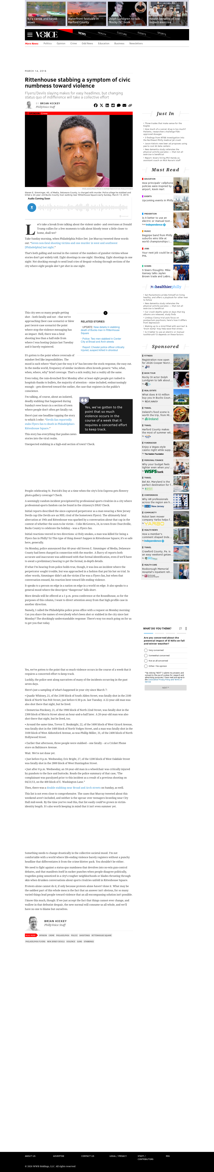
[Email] (124, 106)
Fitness (148, 355)
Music (147, 231)
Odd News (87, 43)
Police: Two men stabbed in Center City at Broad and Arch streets (101, 340)
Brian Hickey (50, 103)
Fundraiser (150, 442)
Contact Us (87, 1155)
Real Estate (150, 390)
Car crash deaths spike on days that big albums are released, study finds (164, 313)
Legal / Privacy (118, 1155)
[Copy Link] (130, 106)
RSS (168, 1155)
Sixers (147, 266)
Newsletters (136, 43)
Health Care (150, 564)
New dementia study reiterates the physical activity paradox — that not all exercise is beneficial (163, 152)
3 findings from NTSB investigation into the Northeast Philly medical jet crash (163, 138)
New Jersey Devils (56, 941)
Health (102, 33)
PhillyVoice (46, 34)
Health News (151, 529)
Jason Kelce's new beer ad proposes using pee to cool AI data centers (165, 144)
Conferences (151, 495)
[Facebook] (95, 106)
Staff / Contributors (145, 1157)
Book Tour (149, 373)
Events (142, 33)
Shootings (84, 935)
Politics (48, 43)
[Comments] (118, 106)
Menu (29, 34)
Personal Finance (153, 460)
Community (150, 512)
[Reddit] (112, 106)
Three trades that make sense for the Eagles (162, 124)
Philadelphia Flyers (35, 941)
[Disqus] (79, 1028)
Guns (79, 941)
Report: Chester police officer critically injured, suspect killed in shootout (102, 348)
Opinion (61, 43)
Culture (122, 33)
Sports (161, 33)
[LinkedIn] (107, 106)
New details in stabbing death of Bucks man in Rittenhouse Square (100, 330)
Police (74, 935)
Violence (70, 941)
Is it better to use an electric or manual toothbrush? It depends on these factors (163, 333)
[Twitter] (101, 106)
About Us (30, 1155)
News (82, 33)
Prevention (150, 213)
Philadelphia (62, 935)
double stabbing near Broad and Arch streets (74, 787)
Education (103, 43)
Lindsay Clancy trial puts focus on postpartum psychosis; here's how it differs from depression (165, 320)
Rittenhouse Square (102, 935)
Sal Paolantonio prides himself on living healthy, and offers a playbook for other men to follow (165, 297)
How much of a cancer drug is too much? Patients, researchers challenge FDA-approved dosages (164, 131)
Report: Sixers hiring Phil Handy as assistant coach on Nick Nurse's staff (161, 159)
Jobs (146, 248)
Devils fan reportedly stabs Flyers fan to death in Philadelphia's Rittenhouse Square (49, 424)
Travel (147, 407)
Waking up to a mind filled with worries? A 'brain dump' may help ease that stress (165, 327)
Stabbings (89, 941)
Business (119, 43)
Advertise (58, 1155)
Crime (73, 43)
